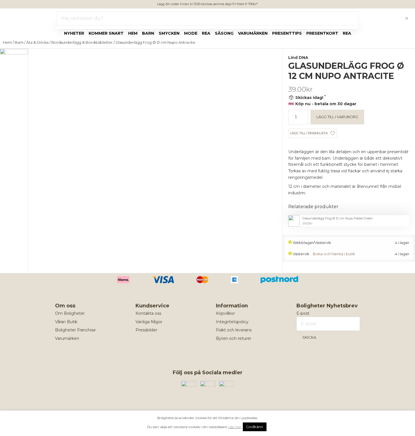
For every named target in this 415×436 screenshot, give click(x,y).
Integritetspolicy (232, 321)
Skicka (309, 337)
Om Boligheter (70, 313)
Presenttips (287, 33)
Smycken (169, 33)
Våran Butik (66, 321)
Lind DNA (298, 57)
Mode (190, 33)
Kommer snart (106, 33)
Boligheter (21, 17)
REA (347, 33)
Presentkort (322, 33)
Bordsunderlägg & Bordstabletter (82, 42)
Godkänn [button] (254, 426)
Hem (132, 33)
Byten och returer (233, 338)
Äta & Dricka (37, 42)
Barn (148, 33)
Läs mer (234, 427)
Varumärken (253, 33)
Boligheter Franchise (75, 329)
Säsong (224, 33)
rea (206, 33)
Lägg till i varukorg (337, 116)
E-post (302, 313)
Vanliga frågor (149, 321)
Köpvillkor (225, 313)
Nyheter (74, 33)
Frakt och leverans (234, 329)
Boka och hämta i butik (334, 254)
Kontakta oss (148, 313)
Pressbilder (146, 329)
